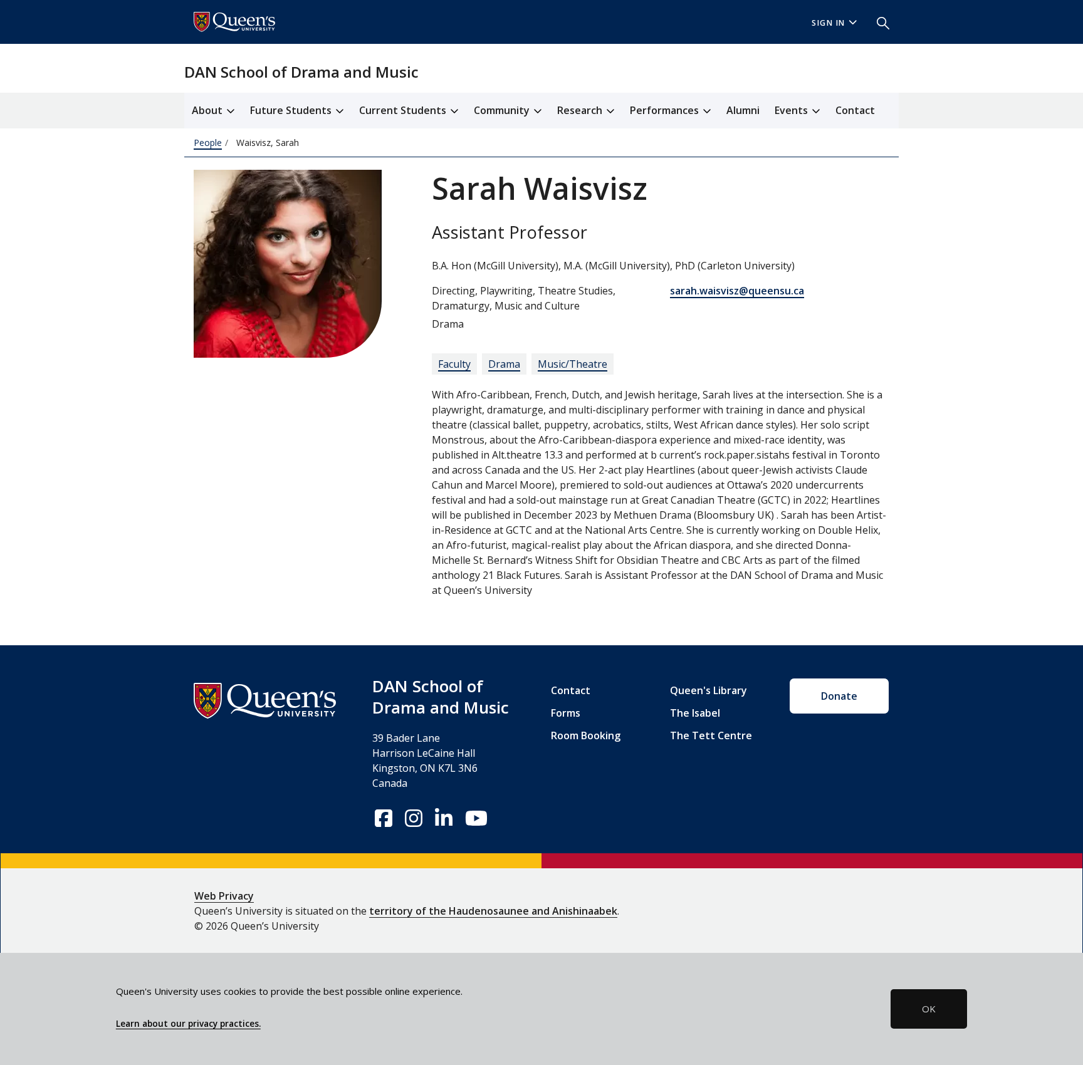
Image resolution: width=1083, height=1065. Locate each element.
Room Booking (585, 735)
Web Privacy (224, 896)
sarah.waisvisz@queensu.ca (737, 291)
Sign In (828, 23)
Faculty (454, 364)
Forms (565, 713)
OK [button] (929, 1008)
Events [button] (792, 110)
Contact (855, 110)
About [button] (208, 110)
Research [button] (581, 110)
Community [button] (503, 110)
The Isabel (695, 713)
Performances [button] (665, 110)
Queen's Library (708, 690)
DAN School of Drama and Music (301, 71)
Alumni (743, 110)
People (208, 142)
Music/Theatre (572, 364)
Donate (839, 696)
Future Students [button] (292, 110)
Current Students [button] (404, 110)
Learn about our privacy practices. (188, 1023)
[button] (878, 22)
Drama (504, 364)
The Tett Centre (711, 735)
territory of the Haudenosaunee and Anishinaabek (493, 911)
